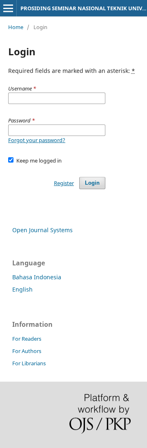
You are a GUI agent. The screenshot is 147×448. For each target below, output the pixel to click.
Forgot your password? (36, 140)
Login (92, 183)
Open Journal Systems (42, 230)
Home (15, 27)
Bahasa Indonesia (36, 277)
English (22, 289)
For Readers (26, 338)
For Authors (26, 351)
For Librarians (29, 363)
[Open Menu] (8, 8)
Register (64, 183)
